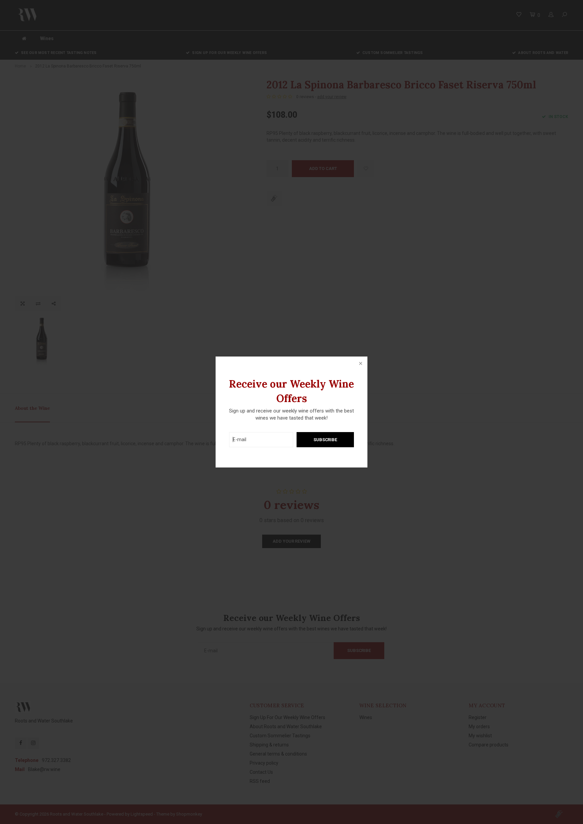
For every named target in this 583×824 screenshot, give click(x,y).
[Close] (360, 364)
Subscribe (325, 439)
